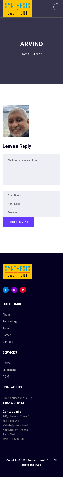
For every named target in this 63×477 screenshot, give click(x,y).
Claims (7, 363)
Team (6, 328)
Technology (10, 321)
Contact (8, 341)
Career (7, 335)
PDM (6, 376)
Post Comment (18, 222)
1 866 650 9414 (13, 403)
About (6, 314)
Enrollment (9, 369)
